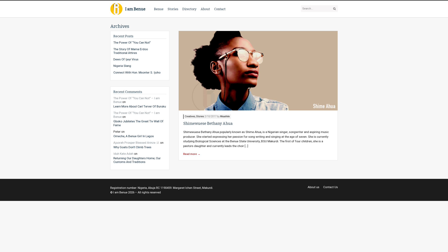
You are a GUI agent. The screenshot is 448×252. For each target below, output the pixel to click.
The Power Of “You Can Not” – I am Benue (136, 100)
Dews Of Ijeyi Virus (125, 59)
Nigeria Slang (122, 66)
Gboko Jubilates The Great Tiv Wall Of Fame (138, 123)
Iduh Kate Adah (123, 154)
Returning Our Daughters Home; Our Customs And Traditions (137, 160)
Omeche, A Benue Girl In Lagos (133, 136)
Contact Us (330, 187)
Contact (220, 9)
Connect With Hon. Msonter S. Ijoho (136, 73)
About (205, 9)
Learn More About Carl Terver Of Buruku (139, 106)
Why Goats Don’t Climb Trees (132, 147)
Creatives (190, 116)
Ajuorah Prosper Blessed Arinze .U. (136, 143)
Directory (189, 9)
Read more (191, 154)
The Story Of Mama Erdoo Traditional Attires (130, 51)
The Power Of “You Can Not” (132, 43)
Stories (173, 9)
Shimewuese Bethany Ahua (208, 123)
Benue (158, 9)
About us (313, 187)
